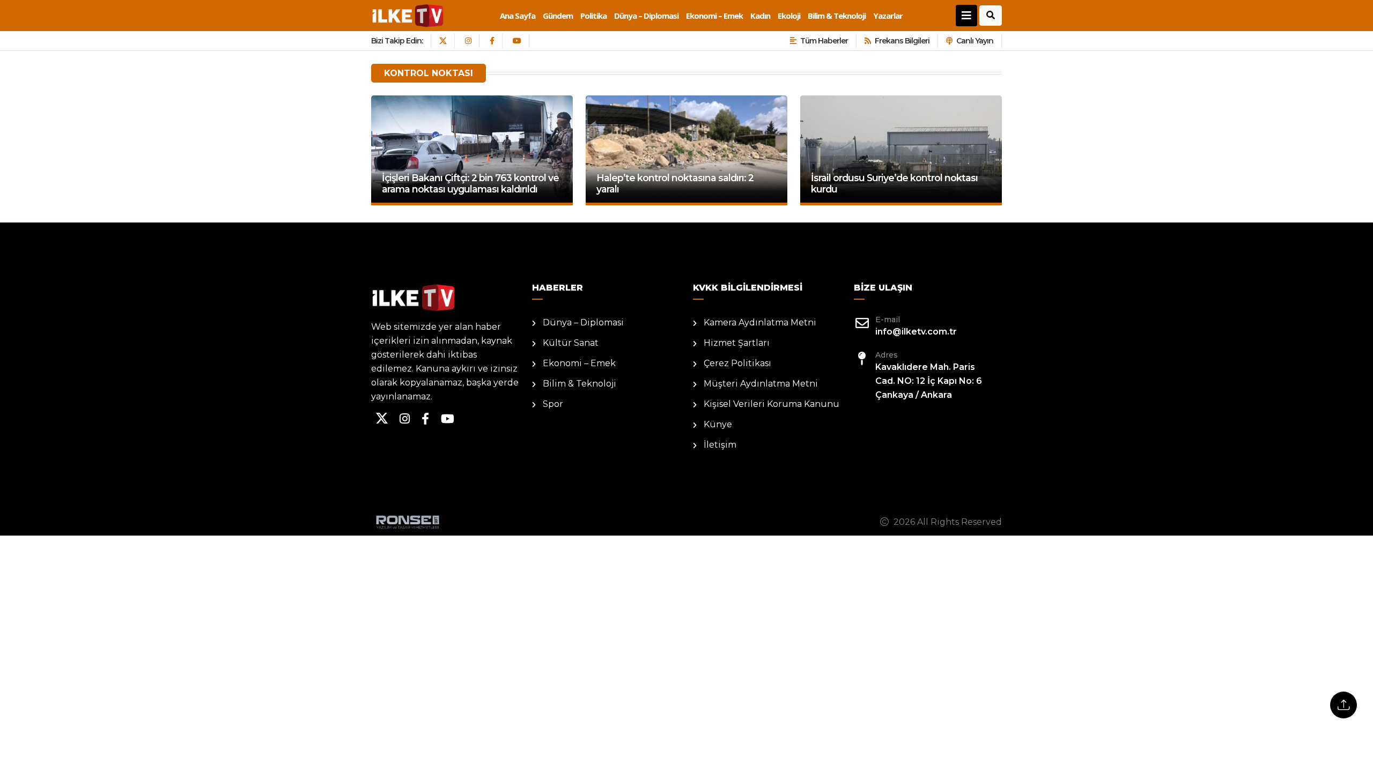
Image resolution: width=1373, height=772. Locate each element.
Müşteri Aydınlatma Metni (761, 383)
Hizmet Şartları (737, 343)
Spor (553, 404)
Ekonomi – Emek (714, 15)
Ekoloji (789, 15)
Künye (718, 424)
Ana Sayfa (517, 15)
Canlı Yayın (974, 41)
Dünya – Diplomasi (646, 15)
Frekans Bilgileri (902, 41)
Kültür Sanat (571, 343)
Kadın (760, 15)
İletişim (720, 445)
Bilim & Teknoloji (837, 15)
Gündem (558, 15)
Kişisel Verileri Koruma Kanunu (771, 404)
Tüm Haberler (824, 41)
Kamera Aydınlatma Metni (760, 322)
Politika (593, 15)
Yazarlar (888, 15)
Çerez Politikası (737, 363)
